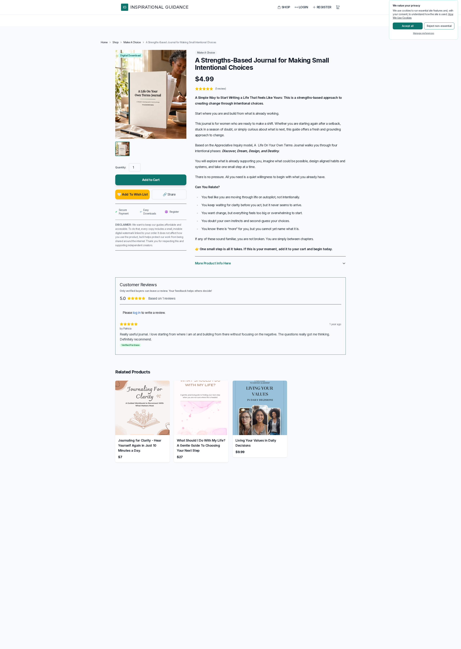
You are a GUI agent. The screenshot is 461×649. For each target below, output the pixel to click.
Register (174, 211)
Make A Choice (132, 42)
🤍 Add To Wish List (132, 194)
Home (104, 42)
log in (136, 312)
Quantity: (120, 167)
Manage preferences (423, 33)
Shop (115, 42)
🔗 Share (169, 194)
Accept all (408, 25)
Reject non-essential (439, 25)
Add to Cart (151, 180)
